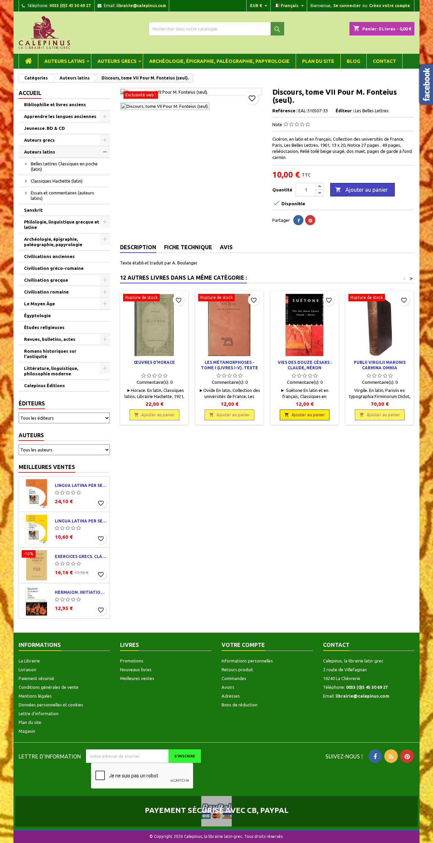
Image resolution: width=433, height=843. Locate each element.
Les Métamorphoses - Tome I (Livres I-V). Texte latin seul (229, 367)
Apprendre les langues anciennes (60, 116)
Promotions (131, 660)
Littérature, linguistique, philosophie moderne (51, 371)
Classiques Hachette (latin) (57, 181)
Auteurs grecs (117, 61)
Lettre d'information (39, 713)
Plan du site (318, 61)
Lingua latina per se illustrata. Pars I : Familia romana (81, 485)
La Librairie (29, 660)
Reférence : (284, 110)
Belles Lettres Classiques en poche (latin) (64, 166)
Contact (384, 61)
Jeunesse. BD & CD (44, 128)
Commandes (234, 678)
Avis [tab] (226, 247)
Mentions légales (35, 696)
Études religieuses (44, 327)
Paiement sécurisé (36, 678)
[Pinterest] (310, 220)
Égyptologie (37, 315)
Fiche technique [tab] (188, 247)
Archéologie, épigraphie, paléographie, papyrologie (219, 61)
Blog (353, 61)
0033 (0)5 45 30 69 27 (70, 5)
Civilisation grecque (46, 280)
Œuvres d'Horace (154, 362)
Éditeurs (32, 403)
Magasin (27, 731)
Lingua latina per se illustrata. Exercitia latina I (81, 521)
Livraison (27, 669)
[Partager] (298, 220)
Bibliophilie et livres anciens (55, 104)
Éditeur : (345, 110)
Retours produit (237, 669)
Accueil (30, 93)
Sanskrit (33, 210)
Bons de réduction (239, 704)
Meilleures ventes (47, 467)
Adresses (231, 696)
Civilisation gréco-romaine (54, 268)
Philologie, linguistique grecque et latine (61, 224)
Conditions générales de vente (48, 687)
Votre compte (243, 645)
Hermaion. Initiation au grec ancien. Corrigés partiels (81, 592)
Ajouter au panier (361, 190)
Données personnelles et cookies (51, 704)
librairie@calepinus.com (141, 5)
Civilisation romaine (46, 291)
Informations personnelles (247, 660)
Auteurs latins (64, 61)
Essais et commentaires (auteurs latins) (62, 195)
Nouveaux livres (136, 669)
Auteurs (31, 435)
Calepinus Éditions (44, 385)
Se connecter (347, 5)
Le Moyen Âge (39, 303)
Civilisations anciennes (49, 256)
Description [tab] (138, 247)
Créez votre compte (389, 5)
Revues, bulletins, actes (49, 339)
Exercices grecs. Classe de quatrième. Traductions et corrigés (81, 556)
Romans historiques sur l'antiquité (50, 354)
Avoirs (228, 687)
